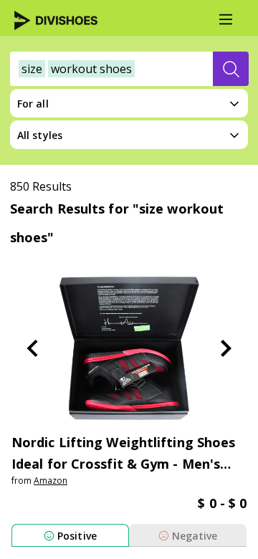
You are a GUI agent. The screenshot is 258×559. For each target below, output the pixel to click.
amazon (50, 480)
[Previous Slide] (32, 348)
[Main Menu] (226, 19)
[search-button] (231, 69)
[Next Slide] (225, 348)
